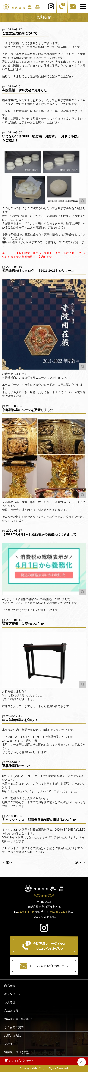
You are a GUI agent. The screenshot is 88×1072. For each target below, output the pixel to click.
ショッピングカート (21, 1060)
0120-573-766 (26, 911)
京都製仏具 (11, 1010)
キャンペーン (12, 994)
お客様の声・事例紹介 (18, 1019)
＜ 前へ (7, 862)
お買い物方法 (12, 1035)
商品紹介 (9, 985)
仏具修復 (9, 1002)
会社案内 (9, 1044)
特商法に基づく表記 (16, 1052)
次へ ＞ (80, 862)
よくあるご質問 (14, 1027)
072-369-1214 (58, 911)
